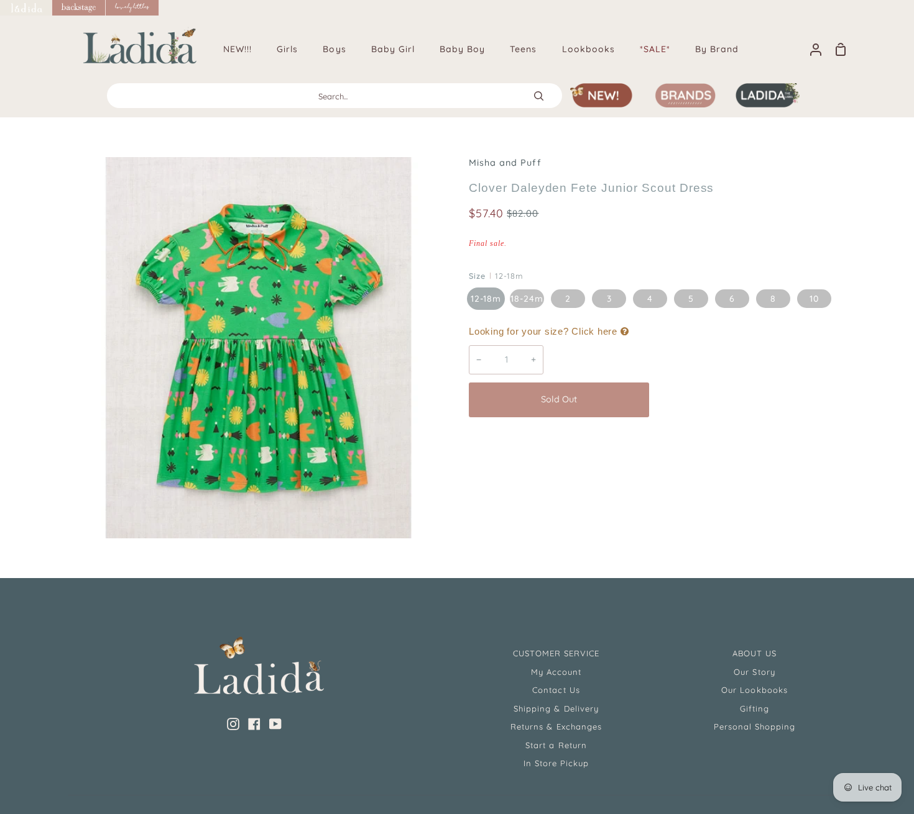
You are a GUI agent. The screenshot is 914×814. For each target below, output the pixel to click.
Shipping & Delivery (556, 708)
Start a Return (556, 745)
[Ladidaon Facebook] (254, 724)
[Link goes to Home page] (26, 8)
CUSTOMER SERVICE (556, 653)
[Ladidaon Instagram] (233, 724)
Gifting (754, 708)
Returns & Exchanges (556, 726)
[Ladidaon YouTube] (275, 724)
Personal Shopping (755, 726)
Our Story (754, 672)
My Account (556, 672)
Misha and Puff (505, 162)
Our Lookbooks (754, 690)
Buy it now (748, 399)
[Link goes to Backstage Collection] (79, 8)
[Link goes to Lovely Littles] (132, 8)
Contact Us (555, 690)
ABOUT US (754, 653)
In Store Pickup (556, 763)
